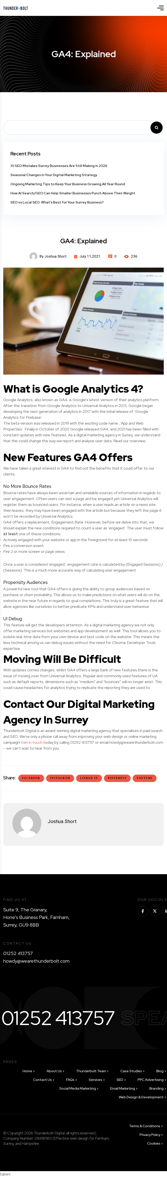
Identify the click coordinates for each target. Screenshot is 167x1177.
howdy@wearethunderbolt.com (36, 961)
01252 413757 (18, 953)
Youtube (145, 778)
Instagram (60, 778)
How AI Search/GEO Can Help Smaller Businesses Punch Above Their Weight (72, 193)
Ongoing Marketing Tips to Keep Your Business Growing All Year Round (67, 184)
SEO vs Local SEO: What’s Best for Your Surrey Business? (57, 202)
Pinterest (117, 778)
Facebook (31, 778)
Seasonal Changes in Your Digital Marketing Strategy (53, 175)
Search (156, 128)
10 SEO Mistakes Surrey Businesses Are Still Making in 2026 (58, 165)
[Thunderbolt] (15, 8)
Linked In (89, 778)
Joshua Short (62, 821)
